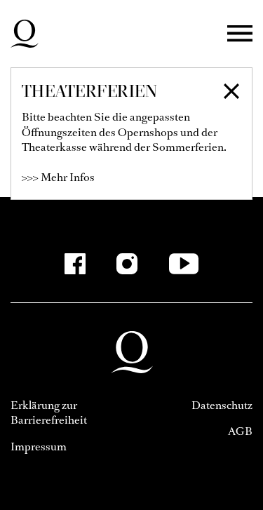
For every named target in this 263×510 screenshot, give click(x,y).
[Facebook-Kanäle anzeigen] (75, 263)
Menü (239, 34)
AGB (240, 431)
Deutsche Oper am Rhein (25, 34)
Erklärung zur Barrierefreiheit (49, 413)
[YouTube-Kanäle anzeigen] (183, 263)
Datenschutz (221, 405)
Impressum (39, 446)
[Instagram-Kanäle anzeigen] (126, 263)
